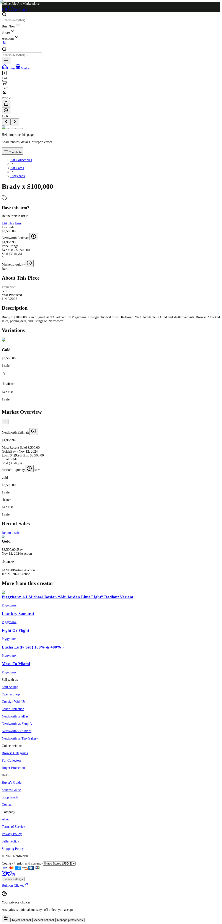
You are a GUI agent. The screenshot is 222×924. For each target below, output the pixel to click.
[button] (111, 386)
